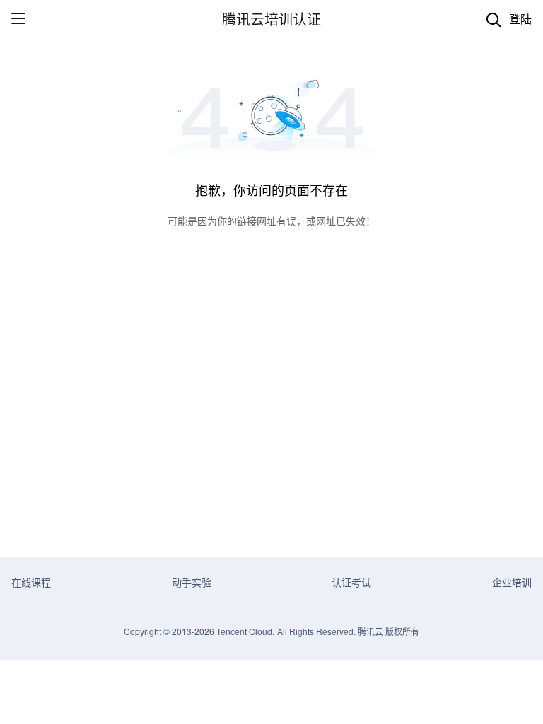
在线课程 (31, 582)
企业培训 (512, 582)
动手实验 (191, 582)
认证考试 (351, 582)
